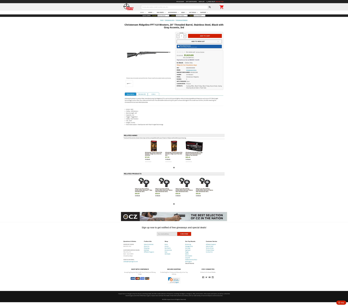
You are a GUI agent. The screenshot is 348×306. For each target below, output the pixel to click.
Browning (188, 244)
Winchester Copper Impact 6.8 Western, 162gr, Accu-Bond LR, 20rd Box (153, 154)
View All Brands (189, 263)
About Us (146, 246)
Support (203, 12)
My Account (180, 1)
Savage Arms (189, 246)
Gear (183, 12)
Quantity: (182, 33)
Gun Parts (160, 12)
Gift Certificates (191, 1)
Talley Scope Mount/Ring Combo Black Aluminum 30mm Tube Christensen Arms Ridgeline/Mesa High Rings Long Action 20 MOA (184, 191)
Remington (188, 261)
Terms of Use (209, 248)
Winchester (188, 256)
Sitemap (146, 250)
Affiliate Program (149, 252)
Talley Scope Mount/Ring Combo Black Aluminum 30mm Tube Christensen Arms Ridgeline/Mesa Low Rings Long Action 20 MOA (163, 191)
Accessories (172, 12)
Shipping (146, 248)
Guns (142, 12)
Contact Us (209, 252)
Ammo (150, 12)
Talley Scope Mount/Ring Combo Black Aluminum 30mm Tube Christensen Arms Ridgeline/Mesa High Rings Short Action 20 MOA (204, 191)
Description (130, 94)
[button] (174, 280)
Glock (187, 254)
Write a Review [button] (200, 52)
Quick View (154, 146)
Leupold (187, 257)
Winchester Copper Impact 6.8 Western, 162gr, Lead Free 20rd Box (173, 154)
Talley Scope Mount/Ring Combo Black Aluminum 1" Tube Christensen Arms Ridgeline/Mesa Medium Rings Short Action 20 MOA (143, 191)
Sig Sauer (188, 250)
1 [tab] (174, 167)
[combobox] (174, 7)
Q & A (153, 94)
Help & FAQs (209, 246)
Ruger (187, 252)
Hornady (187, 248)
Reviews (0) (142, 94)
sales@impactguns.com (130, 261)
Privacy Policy (210, 250)
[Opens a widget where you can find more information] (341, 303)
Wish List (201, 1)
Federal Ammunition (191, 259)
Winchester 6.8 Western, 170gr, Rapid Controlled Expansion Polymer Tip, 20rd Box (194, 154)
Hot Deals (192, 12)
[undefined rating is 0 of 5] (181, 52)
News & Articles (148, 244)
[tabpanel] (153, 153)
